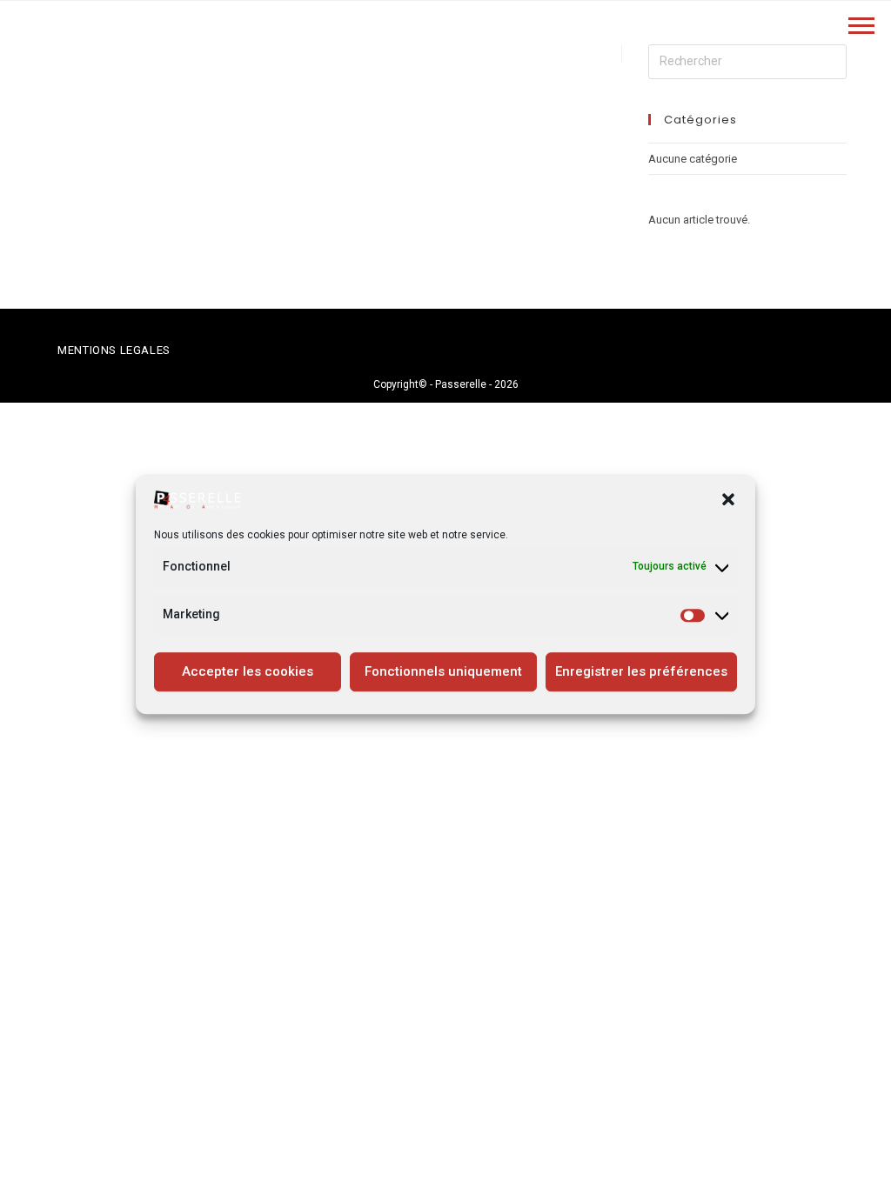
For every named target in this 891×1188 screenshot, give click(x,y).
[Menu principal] (861, 27)
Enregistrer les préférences (641, 671)
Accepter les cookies (247, 671)
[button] (728, 499)
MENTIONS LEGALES (114, 350)
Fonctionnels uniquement (443, 671)
